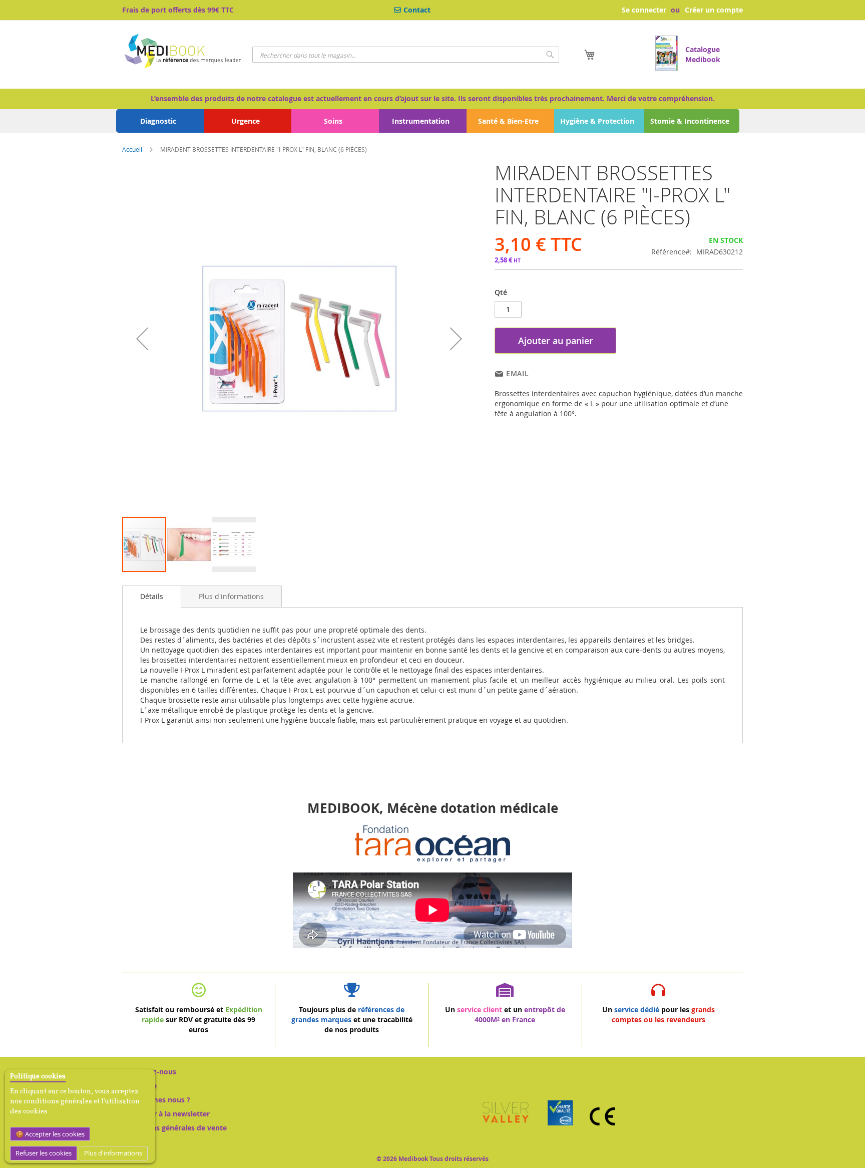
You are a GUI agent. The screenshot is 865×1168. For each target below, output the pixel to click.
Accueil (132, 149)
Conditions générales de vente (174, 1127)
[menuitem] (160, 121)
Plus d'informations (113, 1152)
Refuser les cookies (44, 1152)
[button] (142, 339)
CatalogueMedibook (702, 54)
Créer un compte (714, 10)
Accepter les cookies (54, 1133)
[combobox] (405, 55)
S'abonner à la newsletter (166, 1113)
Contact (416, 10)
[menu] (432, 121)
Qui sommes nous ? (156, 1099)
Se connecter (644, 10)
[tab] (151, 597)
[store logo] (183, 53)
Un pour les (658, 1014)
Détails (151, 596)
